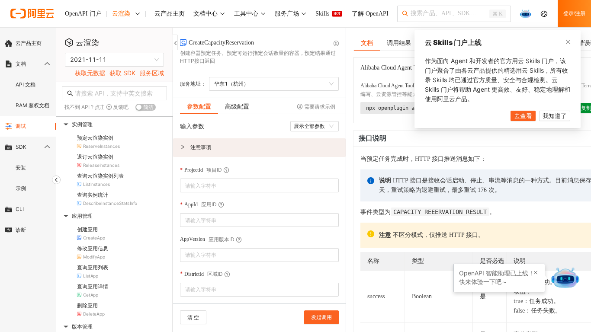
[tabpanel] (259, 213)
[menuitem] (28, 43)
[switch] (145, 107)
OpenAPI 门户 (83, 13)
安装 (21, 167)
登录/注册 (574, 13)
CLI (20, 209)
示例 (21, 188)
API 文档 (25, 84)
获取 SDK (122, 73)
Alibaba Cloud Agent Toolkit (389, 86)
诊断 (21, 230)
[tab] (199, 106)
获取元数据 (90, 73)
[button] (259, 147)
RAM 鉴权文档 (32, 105)
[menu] (28, 136)
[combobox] (253, 185)
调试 (21, 126)
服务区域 (152, 73)
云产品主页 (29, 43)
